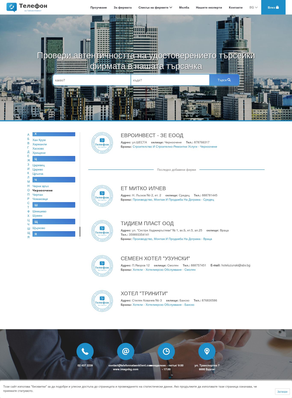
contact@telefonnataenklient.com (130, 365)
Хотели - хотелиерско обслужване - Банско (163, 304)
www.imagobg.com (125, 369)
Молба (184, 7)
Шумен (37, 215)
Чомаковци (40, 199)
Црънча (37, 173)
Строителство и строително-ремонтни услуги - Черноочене (175, 146)
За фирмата (123, 7)
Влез (272, 7)
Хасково (38, 148)
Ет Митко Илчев (143, 188)
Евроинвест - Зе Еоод (152, 135)
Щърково (38, 228)
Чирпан (37, 194)
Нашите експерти (209, 7)
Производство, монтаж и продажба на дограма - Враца (172, 238)
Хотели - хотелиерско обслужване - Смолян (164, 269)
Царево (37, 169)
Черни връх (40, 186)
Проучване (98, 7)
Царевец (38, 165)
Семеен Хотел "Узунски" (155, 258)
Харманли (39, 144)
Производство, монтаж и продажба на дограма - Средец (173, 199)
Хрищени (39, 152)
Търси (222, 80)
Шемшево (39, 211)
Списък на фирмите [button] (154, 7)
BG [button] (252, 7)
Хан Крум (39, 140)
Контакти (236, 7)
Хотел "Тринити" (144, 293)
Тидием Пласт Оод (147, 223)
